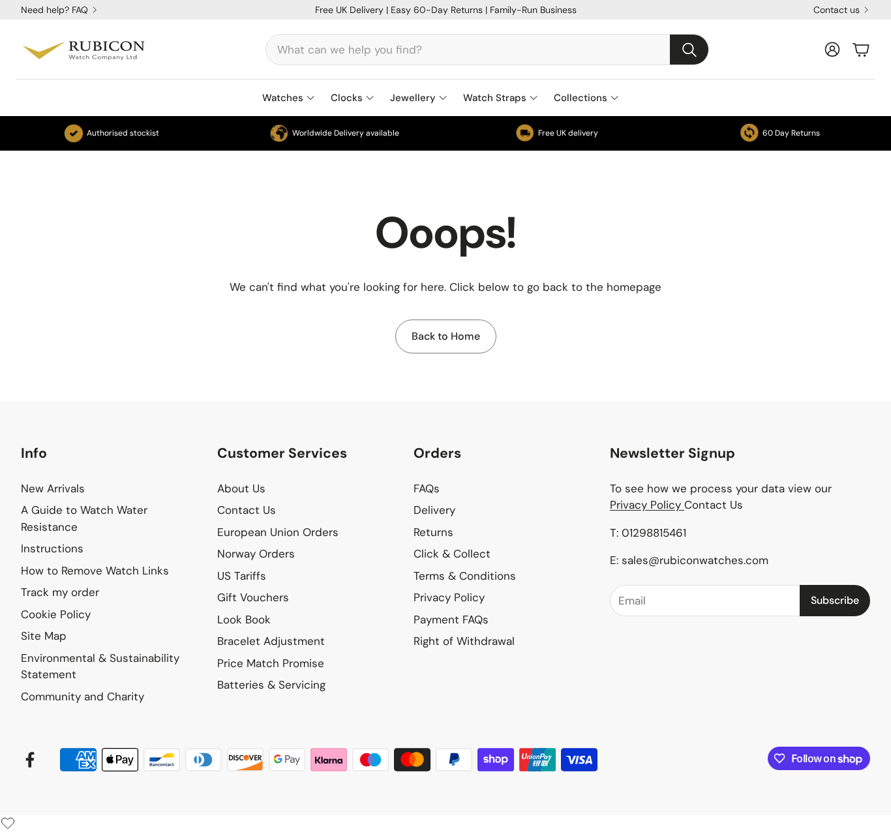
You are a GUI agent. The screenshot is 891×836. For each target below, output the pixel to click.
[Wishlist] (8, 823)
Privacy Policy (647, 505)
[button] (487, 50)
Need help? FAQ (54, 9)
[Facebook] (30, 760)
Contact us (836, 9)
